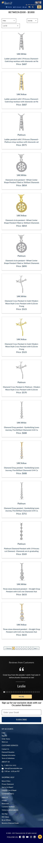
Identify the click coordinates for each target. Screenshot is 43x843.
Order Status (6, 739)
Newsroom (5, 803)
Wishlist (9, 7)
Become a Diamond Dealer (10, 823)
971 (25, 145)
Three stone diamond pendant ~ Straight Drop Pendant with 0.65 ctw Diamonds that (21, 590)
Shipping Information (8, 755)
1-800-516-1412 (10, 765)
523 (25, 309)
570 (25, 392)
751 (25, 513)
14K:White (21, 54)
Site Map (4, 814)
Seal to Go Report (7, 787)
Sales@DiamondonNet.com (13, 768)
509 (25, 554)
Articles (4, 800)
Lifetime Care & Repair (9, 790)
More (21, 696)
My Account (17, 7)
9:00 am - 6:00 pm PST (12, 771)
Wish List (5, 742)
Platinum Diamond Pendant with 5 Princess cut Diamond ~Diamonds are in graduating (21, 549)
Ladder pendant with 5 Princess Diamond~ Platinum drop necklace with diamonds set (21, 140)
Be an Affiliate (6, 820)
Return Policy (6, 781)
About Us (5, 797)
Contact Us (5, 749)
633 (25, 594)
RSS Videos (5, 817)
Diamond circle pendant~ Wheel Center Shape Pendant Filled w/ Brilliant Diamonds (21, 181)
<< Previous (8, 648)
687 (25, 64)
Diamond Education (8, 752)
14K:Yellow (21, 94)
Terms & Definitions (8, 758)
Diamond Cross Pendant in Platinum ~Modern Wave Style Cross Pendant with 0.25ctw (21, 388)
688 (25, 433)
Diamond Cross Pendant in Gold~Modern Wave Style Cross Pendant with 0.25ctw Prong (21, 303)
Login (25, 7)
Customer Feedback (8, 807)
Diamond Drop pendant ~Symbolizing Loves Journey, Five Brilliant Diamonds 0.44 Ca (21, 428)
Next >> (36, 648)
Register (4, 736)
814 (25, 185)
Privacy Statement (8, 784)
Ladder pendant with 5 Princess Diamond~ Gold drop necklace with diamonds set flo (21, 60)
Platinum (22, 135)
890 (25, 266)
